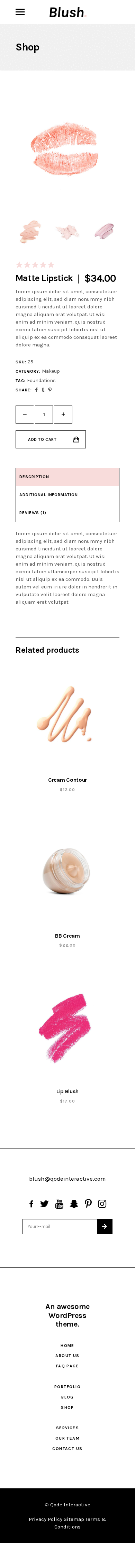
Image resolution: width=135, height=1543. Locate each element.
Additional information (48, 494)
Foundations (41, 380)
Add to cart (42, 439)
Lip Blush (67, 1091)
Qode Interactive (70, 1505)
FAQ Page (67, 1366)
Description (34, 476)
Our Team (67, 1438)
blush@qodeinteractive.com (67, 1178)
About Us (67, 1355)
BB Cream (67, 935)
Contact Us (67, 1448)
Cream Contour (67, 780)
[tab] (67, 477)
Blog (67, 1397)
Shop (67, 1407)
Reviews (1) (32, 512)
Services (67, 1427)
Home (67, 1345)
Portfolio (67, 1386)
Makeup (51, 371)
